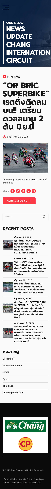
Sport (6, 379)
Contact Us (34, 482)
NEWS (6, 372)
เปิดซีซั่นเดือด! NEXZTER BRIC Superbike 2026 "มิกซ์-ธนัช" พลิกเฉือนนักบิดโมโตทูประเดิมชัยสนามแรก (29, 288)
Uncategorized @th (13, 392)
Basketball (8, 358)
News (6, 482)
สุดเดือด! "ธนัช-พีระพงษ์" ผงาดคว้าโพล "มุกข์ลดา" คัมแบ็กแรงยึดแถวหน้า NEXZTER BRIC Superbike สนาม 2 (29, 246)
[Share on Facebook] (12, 191)
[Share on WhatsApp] (34, 191)
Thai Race (13, 77)
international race (12, 365)
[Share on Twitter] (18, 191)
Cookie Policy (25, 479)
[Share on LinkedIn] (28, 191)
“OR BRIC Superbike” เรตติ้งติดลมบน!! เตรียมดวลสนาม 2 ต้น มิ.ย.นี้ (26, 106)
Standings (39, 479)
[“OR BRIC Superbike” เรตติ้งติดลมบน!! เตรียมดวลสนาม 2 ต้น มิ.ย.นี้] (25, 158)
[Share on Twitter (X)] (23, 191)
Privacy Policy (10, 479)
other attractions (19, 482)
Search (44, 216)
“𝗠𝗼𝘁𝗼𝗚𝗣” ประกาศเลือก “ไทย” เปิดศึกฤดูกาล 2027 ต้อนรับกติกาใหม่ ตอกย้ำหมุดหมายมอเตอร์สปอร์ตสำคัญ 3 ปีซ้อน (30, 268)
